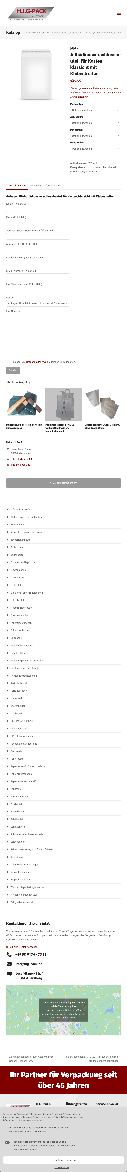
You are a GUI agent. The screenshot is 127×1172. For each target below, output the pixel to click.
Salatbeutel (16, 819)
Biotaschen (16, 547)
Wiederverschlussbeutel (23, 894)
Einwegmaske (18, 569)
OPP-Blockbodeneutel (22, 736)
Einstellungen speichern (63, 1160)
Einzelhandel (77, 171)
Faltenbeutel (17, 600)
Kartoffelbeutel (18, 683)
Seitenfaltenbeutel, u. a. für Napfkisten (31, 849)
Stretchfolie (16, 857)
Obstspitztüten (18, 728)
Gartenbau (91, 171)
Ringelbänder (17, 811)
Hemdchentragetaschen (23, 675)
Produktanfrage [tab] (17, 185)
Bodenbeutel (17, 554)
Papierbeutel (17, 758)
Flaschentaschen (19, 615)
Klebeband (16, 698)
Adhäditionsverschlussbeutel (100, 167)
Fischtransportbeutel (21, 607)
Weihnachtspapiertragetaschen (27, 887)
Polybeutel (16, 804)
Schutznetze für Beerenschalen (27, 834)
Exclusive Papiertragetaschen (26, 592)
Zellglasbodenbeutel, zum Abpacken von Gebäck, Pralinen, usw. (29, 1059)
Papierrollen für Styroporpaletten (28, 766)
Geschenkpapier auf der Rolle (26, 660)
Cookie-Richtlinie (62, 1167)
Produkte (43, 32)
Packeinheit (76, 129)
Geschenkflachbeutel (22, 645)
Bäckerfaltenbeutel (20, 539)
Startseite (31, 32)
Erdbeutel (15, 585)
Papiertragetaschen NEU (23, 781)
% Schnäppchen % (20, 509)
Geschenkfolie (18, 653)
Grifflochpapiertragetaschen (25, 668)
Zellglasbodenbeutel (21, 902)
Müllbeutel (16, 713)
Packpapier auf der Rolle (23, 743)
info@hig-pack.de (20, 464)
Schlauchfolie (17, 826)
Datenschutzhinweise (38, 361)
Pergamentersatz (19, 796)
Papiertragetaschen (21, 773)
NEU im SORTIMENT (21, 720)
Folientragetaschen (21, 622)
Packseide (16, 751)
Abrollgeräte (17, 524)
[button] (119, 13)
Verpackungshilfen (20, 872)
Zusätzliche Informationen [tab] (45, 185)
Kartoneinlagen (18, 690)
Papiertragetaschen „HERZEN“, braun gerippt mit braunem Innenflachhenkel (89, 1059)
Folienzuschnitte (19, 630)
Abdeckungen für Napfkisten (26, 517)
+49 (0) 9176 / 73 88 (22, 458)
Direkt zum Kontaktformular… (22, 946)
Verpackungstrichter (21, 879)
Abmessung (77, 116)
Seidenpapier (17, 841)
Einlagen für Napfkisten (23, 562)
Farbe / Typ (76, 104)
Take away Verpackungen (24, 864)
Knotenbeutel (17, 705)
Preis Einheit (77, 142)
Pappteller (15, 788)
